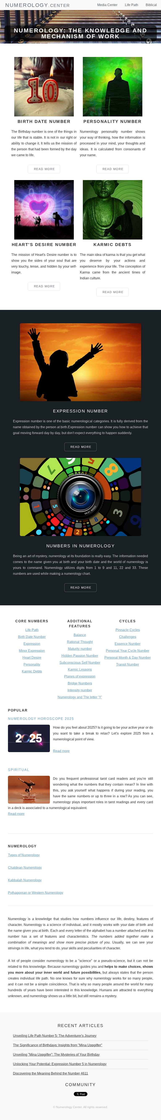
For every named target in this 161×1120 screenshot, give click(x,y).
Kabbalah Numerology (25, 880)
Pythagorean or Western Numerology (35, 892)
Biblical (151, 5)
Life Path (131, 5)
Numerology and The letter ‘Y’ (80, 697)
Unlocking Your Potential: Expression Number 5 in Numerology (59, 1064)
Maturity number (80, 649)
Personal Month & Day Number (127, 657)
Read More (44, 169)
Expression (31, 644)
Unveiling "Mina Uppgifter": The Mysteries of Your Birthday (56, 1054)
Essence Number (127, 644)
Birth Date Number (32, 637)
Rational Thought (80, 642)
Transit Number (127, 664)
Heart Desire (31, 657)
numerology (26, 5)
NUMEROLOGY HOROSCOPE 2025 (41, 718)
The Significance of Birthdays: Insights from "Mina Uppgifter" (57, 1045)
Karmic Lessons (80, 669)
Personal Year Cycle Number (127, 650)
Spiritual (18, 770)
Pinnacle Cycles (128, 630)
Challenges (127, 637)
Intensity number (80, 690)
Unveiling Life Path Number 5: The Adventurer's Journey (54, 1036)
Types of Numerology (24, 855)
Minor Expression (32, 650)
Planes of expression (79, 676)
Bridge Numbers (80, 683)
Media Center (107, 5)
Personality (31, 664)
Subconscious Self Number (80, 662)
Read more (61, 751)
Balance (80, 635)
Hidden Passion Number (79, 655)
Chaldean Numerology (25, 867)
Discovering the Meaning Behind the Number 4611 (50, 1073)
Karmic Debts (32, 671)
